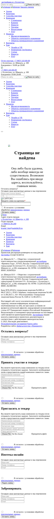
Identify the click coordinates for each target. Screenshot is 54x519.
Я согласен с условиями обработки (15, 208)
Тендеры (14, 27)
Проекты (10, 34)
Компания (10, 18)
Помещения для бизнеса (21, 50)
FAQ (13, 32)
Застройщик (38, 315)
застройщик (41, 261)
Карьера (14, 23)
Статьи (14, 52)
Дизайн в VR (16, 47)
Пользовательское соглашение (14, 324)
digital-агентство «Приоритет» (29, 326)
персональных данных (20, 210)
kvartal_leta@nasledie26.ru (12, 228)
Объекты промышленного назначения (27, 41)
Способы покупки (14, 16)
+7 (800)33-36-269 (8, 224)
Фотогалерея (16, 29)
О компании (16, 20)
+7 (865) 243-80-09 (15, 61)
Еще (8, 45)
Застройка (5, 255)
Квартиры (10, 14)
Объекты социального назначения (25, 38)
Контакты (10, 43)
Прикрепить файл (39, 388)
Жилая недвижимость (20, 36)
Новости (14, 25)
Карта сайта (32, 324)
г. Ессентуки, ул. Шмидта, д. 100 (15, 219)
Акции (9, 11)
